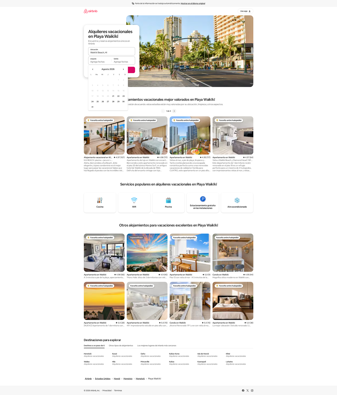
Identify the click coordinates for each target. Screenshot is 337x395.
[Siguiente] (174, 111)
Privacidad (106, 390)
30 (123, 101)
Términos (118, 390)
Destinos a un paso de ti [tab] (94, 345)
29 (118, 101)
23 (123, 96)
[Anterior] (163, 111)
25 (98, 101)
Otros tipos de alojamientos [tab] (121, 345)
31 (92, 107)
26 (103, 101)
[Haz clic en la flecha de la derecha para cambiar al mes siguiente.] (123, 69)
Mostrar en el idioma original (193, 3)
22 (118, 96)
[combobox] (111, 52)
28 (113, 101)
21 (113, 96)
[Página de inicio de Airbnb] (90, 11)
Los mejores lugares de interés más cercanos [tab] (156, 345)
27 (108, 101)
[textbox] (100, 61)
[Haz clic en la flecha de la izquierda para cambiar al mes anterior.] (93, 69)
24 (92, 101)
